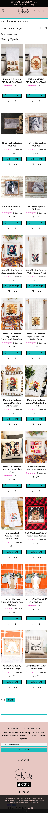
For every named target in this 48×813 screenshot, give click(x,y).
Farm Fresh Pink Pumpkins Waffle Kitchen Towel (12, 535)
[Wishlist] (39, 11)
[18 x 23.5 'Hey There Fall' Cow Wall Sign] (36, 565)
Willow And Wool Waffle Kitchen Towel (36, 81)
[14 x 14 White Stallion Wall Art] (36, 108)
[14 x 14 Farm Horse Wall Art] (12, 172)
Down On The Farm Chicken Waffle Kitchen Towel (36, 403)
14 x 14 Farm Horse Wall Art (12, 208)
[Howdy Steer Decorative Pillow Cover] (36, 631)
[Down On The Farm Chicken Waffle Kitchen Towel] (36, 366)
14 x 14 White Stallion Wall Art (36, 144)
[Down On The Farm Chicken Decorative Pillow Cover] (12, 366)
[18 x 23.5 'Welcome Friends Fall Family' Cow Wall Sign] (12, 565)
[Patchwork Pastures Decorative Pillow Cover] (36, 432)
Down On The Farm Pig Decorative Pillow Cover (12, 271)
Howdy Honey (24, 10)
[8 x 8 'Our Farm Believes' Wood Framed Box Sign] (36, 498)
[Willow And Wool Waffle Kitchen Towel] (36, 45)
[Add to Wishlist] (8, 101)
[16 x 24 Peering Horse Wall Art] (36, 172)
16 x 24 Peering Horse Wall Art (36, 208)
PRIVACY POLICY (17, 808)
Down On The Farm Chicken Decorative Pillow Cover (12, 403)
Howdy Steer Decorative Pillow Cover (36, 667)
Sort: (3, 34)
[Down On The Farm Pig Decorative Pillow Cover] (12, 236)
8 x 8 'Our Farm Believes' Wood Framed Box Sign (36, 534)
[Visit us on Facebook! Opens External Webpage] (20, 792)
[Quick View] (15, 101)
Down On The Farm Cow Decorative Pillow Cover (12, 469)
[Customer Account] (35, 11)
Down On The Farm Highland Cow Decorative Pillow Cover (12, 336)
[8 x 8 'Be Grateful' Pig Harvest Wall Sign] (12, 631)
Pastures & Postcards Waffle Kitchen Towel (12, 81)
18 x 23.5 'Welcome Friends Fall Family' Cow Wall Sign (12, 602)
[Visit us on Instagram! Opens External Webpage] (24, 792)
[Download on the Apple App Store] (24, 785)
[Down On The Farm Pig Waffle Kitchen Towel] (36, 236)
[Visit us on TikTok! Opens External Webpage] (28, 792)
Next (10, 700)
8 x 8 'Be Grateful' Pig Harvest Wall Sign (12, 667)
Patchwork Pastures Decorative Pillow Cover (36, 468)
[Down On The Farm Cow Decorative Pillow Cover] (12, 432)
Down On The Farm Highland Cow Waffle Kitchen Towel (36, 336)
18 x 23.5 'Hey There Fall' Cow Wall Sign (36, 601)
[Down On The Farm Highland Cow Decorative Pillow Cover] (12, 299)
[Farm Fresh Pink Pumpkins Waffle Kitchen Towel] (12, 498)
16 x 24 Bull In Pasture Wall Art (12, 144)
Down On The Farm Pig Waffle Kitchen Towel (36, 271)
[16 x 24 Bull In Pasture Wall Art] (12, 108)
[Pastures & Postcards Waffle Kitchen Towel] (12, 45)
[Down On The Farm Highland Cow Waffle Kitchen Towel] (36, 299)
